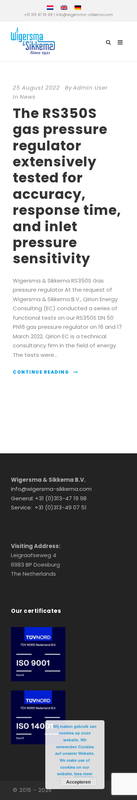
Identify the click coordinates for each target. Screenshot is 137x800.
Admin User (90, 87)
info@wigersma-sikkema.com (84, 14)
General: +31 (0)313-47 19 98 (49, 498)
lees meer (83, 773)
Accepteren (78, 782)
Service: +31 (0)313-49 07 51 (49, 507)
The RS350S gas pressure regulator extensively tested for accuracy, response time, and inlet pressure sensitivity (67, 186)
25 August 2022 (36, 87)
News (28, 97)
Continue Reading (41, 372)
